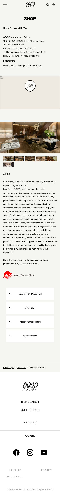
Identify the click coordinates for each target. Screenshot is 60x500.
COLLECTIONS (30, 410)
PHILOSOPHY (30, 422)
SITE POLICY (15, 470)
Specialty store (30, 336)
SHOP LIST (30, 308)
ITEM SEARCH (30, 401)
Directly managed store (30, 322)
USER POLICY (45, 470)
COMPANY (30, 436)
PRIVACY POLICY (15, 476)
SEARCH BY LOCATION (30, 294)
